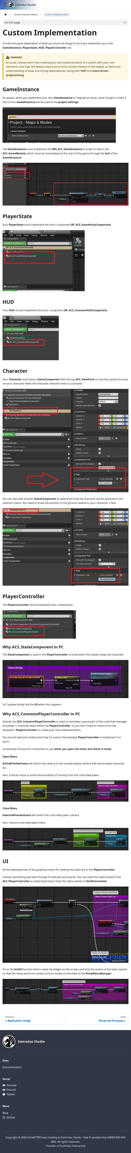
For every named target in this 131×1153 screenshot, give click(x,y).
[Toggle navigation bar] (5, 4)
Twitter (10, 1094)
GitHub (10, 1117)
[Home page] (6, 14)
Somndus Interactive (72, 1146)
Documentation (12, 1067)
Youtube (11, 1085)
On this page (12, 22)
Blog (5, 1113)
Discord (11, 1089)
